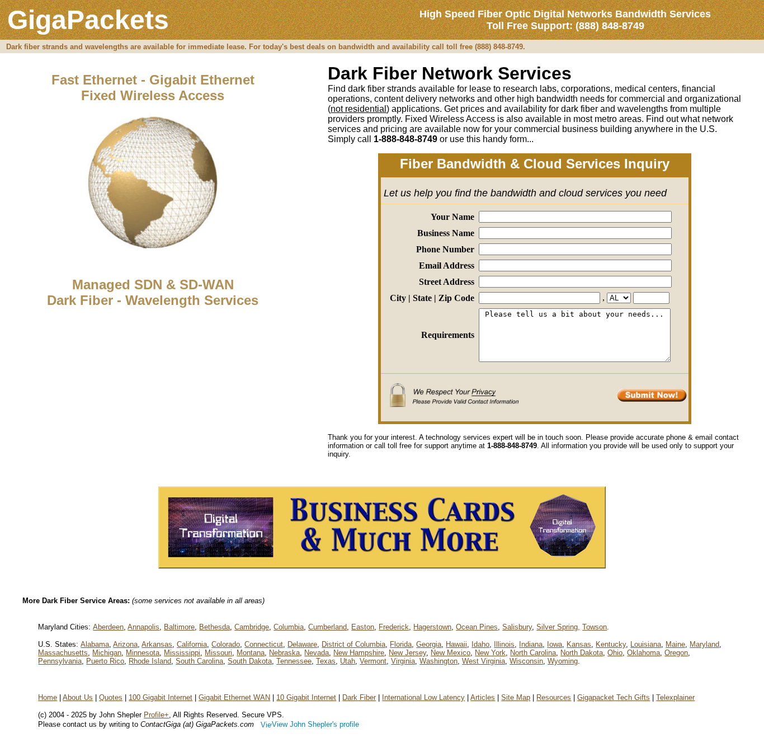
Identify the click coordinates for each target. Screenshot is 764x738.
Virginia (403, 661)
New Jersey (407, 652)
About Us (78, 697)
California (192, 644)
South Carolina (199, 661)
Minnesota (142, 652)
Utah (347, 661)
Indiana (531, 644)
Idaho (480, 644)
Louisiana (645, 644)
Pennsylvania (60, 661)
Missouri (218, 652)
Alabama (95, 644)
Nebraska (284, 652)
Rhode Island (150, 661)
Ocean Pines (477, 627)
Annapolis (143, 627)
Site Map (515, 697)
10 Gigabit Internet (306, 697)
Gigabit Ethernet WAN (234, 697)
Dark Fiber (359, 697)
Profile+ (156, 715)
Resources (553, 697)
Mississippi (182, 652)
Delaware (302, 644)
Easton (362, 627)
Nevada (316, 652)
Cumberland (327, 627)
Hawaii (456, 644)
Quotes (110, 697)
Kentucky (611, 644)
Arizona (125, 644)
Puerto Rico (105, 661)
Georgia (428, 644)
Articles (482, 697)
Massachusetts (63, 652)
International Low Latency (423, 697)
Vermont (373, 661)
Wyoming (563, 661)
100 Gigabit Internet (160, 697)
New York (490, 652)
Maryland (704, 644)
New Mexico (450, 652)
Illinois (504, 644)
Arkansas (157, 644)
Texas (326, 661)
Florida (401, 644)
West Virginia (483, 661)
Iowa (554, 644)
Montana (251, 652)
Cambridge (251, 627)
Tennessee (294, 661)
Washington (438, 661)
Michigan (106, 652)
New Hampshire (358, 652)
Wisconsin (526, 661)
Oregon (676, 652)
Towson (594, 627)
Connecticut (263, 644)
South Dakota (250, 661)
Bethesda (214, 627)
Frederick (394, 627)
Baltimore (179, 627)
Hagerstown (432, 627)
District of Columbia (353, 644)
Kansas (579, 644)
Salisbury (517, 627)
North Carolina (533, 652)
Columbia (288, 627)
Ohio (614, 652)
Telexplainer (675, 697)
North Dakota (581, 652)
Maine (675, 644)
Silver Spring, (558, 627)
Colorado (225, 644)
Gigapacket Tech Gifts (613, 697)
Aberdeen (108, 627)
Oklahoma (643, 652)
